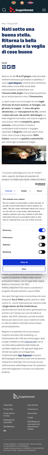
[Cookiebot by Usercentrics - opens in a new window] (35, 184)
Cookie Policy (7, 405)
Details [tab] (24, 191)
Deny (24, 269)
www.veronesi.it (33, 427)
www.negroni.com (33, 424)
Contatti (30, 418)
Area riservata (32, 405)
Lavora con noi (32, 409)
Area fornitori (32, 413)
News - (4, 24)
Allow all (24, 262)
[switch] (42, 237)
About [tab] (39, 191)
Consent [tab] (8, 191)
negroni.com (31, 341)
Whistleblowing (8, 427)
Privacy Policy (8, 409)
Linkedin (30, 429)
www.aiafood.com (33, 422)
